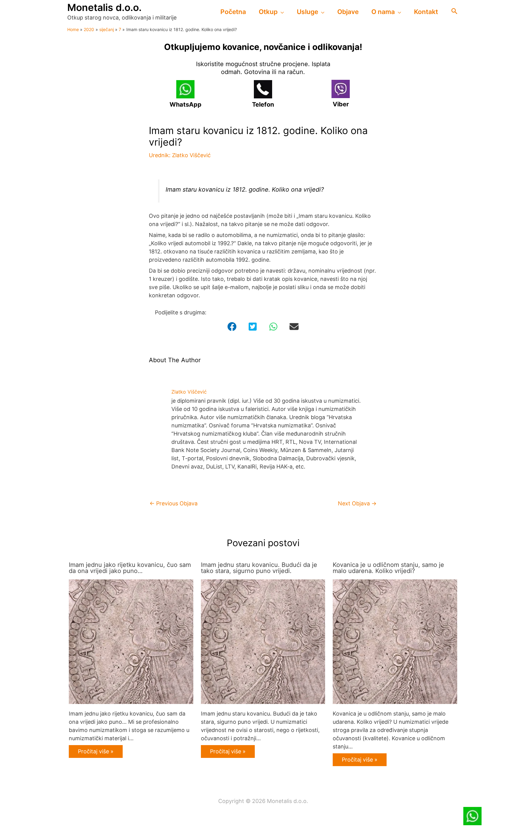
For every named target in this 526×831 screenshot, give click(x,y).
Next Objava (357, 503)
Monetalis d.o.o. (104, 7)
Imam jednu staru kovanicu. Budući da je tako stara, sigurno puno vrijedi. (259, 568)
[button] (281, 11)
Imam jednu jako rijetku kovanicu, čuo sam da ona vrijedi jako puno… (130, 568)
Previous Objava (173, 503)
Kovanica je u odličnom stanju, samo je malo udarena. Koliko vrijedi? (388, 568)
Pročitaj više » (96, 751)
